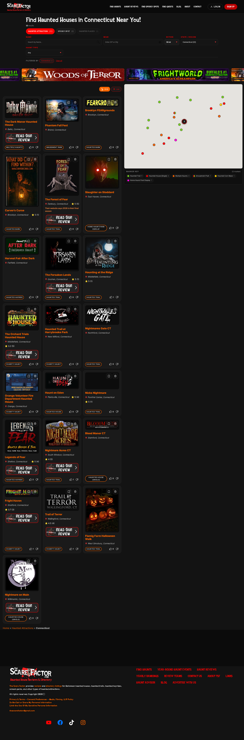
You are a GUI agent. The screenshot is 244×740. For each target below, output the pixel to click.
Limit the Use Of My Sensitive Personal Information (33, 705)
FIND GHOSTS (167, 6)
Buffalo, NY (99, 78)
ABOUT (187, 6)
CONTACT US (195, 676)
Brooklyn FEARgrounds (100, 110)
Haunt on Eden (54, 392)
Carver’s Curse (14, 210)
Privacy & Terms (17, 699)
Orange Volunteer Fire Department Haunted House (19, 398)
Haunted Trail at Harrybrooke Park (56, 330)
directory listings (54, 686)
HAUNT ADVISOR (145, 682)
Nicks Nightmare (95, 392)
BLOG (179, 6)
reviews (37, 686)
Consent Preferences (37, 699)
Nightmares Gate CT (98, 328)
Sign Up (231, 6)
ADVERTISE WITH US (184, 682)
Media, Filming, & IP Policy (61, 699)
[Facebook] (60, 722)
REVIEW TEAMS (173, 676)
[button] (142, 153)
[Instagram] (83, 722)
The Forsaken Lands (58, 274)
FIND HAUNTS (115, 6)
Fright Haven (13, 500)
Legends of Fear (15, 457)
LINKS (229, 676)
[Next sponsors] (239, 74)
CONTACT (197, 6)
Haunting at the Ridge (99, 272)
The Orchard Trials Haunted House (17, 335)
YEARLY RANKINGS (147, 676)
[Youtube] (48, 722)
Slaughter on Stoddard (99, 192)
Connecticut (46, 61)
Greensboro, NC (205, 78)
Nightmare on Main (17, 594)
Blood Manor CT (95, 433)
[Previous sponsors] (4, 74)
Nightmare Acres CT (58, 450)
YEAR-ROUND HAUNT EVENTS (174, 669)
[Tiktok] (71, 722)
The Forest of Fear (56, 199)
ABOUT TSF (214, 676)
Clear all (59, 61)
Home (6, 628)
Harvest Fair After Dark (20, 258)
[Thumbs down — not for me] (37, 147)
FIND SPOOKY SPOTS (150, 6)
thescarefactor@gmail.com (22, 710)
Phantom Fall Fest (56, 125)
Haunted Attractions (22, 628)
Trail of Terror (53, 514)
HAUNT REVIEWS (131, 6)
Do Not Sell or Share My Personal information (31, 702)
